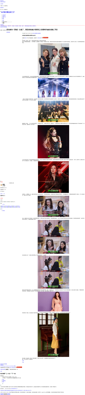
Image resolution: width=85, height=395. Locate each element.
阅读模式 (39, 33)
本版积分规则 (2, 369)
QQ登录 (1, 3)
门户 (4, 14)
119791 (3, 204)
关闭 (1, 371)
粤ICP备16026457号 (27, 390)
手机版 (7, 390)
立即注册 (3, 1)
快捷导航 (2, 24)
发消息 (3, 210)
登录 (1, 1)
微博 (3, 379)
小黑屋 (5, 390)
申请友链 (2, 390)
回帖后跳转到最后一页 (14, 369)
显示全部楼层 (35, 33)
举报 (23, 362)
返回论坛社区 (14, 390)
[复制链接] (8, 32)
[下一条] (13, 373)
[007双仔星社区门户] (7, 12)
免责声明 (10, 390)
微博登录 (2, 7)
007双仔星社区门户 (14, 388)
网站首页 (2, 0)
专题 (3, 15)
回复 (23, 360)
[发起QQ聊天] (1, 208)
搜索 (3, 20)
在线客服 (4, 380)
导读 (4, 16)
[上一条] (7, 373)
